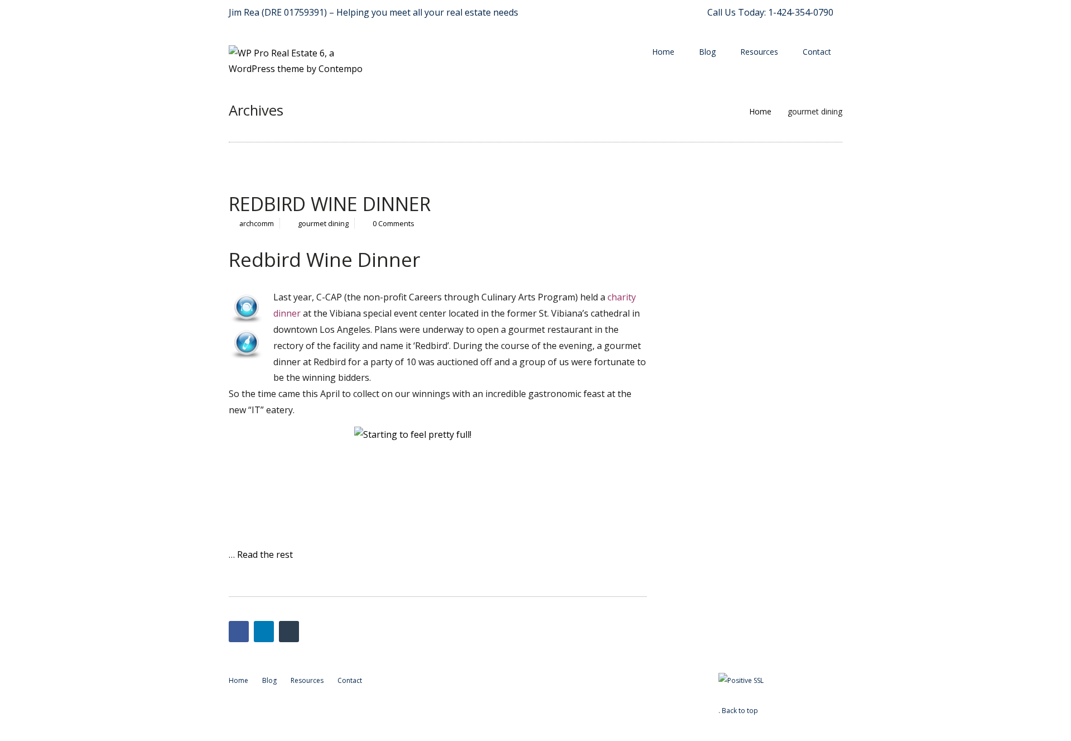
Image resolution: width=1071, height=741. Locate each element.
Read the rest (265, 554)
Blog (707, 51)
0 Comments (393, 223)
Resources (759, 51)
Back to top (740, 710)
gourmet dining (323, 223)
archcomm (256, 223)
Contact (817, 51)
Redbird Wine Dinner (330, 204)
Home (663, 51)
